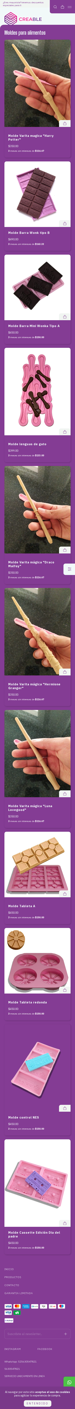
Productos (12, 1277)
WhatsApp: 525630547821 (20, 1361)
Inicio (9, 1269)
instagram (12, 1349)
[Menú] (69, 7)
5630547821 (12, 1369)
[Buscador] (55, 7)
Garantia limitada (18, 1293)
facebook (45, 1349)
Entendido (37, 1403)
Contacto (11, 1285)
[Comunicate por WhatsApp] (69, 1382)
